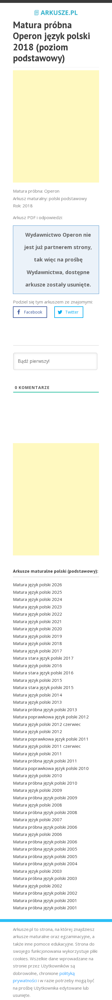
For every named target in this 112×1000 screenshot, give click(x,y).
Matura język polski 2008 (37, 805)
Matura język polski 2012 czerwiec (47, 724)
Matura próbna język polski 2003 (45, 878)
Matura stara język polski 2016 (43, 672)
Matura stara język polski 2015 (43, 687)
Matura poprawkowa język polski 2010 (51, 768)
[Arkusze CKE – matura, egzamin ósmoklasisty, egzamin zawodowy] (56, 12)
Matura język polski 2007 (37, 819)
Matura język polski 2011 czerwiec (47, 746)
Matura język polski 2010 (37, 775)
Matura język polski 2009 (37, 790)
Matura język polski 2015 (37, 680)
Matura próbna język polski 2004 (45, 863)
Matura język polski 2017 (37, 651)
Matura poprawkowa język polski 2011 (51, 739)
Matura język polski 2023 (37, 607)
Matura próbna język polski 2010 (45, 783)
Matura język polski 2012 (37, 731)
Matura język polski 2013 (37, 702)
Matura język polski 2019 (37, 636)
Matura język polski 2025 (37, 592)
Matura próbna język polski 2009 (45, 797)
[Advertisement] (56, 126)
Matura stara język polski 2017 (43, 658)
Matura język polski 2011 (37, 753)
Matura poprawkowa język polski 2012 (51, 717)
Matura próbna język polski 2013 (45, 709)
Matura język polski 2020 (37, 628)
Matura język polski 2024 (37, 599)
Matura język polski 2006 (37, 834)
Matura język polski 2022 (37, 614)
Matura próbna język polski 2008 (45, 812)
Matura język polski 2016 (37, 665)
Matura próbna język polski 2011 (45, 761)
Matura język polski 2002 (37, 886)
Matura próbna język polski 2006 (45, 827)
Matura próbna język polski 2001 (45, 900)
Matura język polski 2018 (37, 643)
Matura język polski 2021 (37, 621)
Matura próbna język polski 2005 (45, 849)
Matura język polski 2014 (37, 695)
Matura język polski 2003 (37, 871)
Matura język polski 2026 (37, 584)
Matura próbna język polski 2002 (45, 893)
